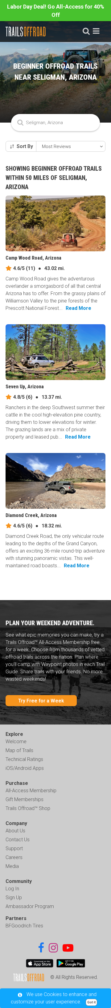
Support (14, 848)
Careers (14, 857)
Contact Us (18, 840)
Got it (91, 1002)
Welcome (16, 741)
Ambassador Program (30, 906)
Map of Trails (19, 750)
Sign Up (14, 897)
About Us (15, 831)
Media (12, 866)
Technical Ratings (24, 759)
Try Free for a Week (41, 701)
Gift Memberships (24, 799)
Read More (78, 308)
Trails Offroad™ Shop (28, 808)
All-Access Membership (31, 790)
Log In (12, 889)
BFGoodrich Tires (24, 926)
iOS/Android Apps (25, 768)
